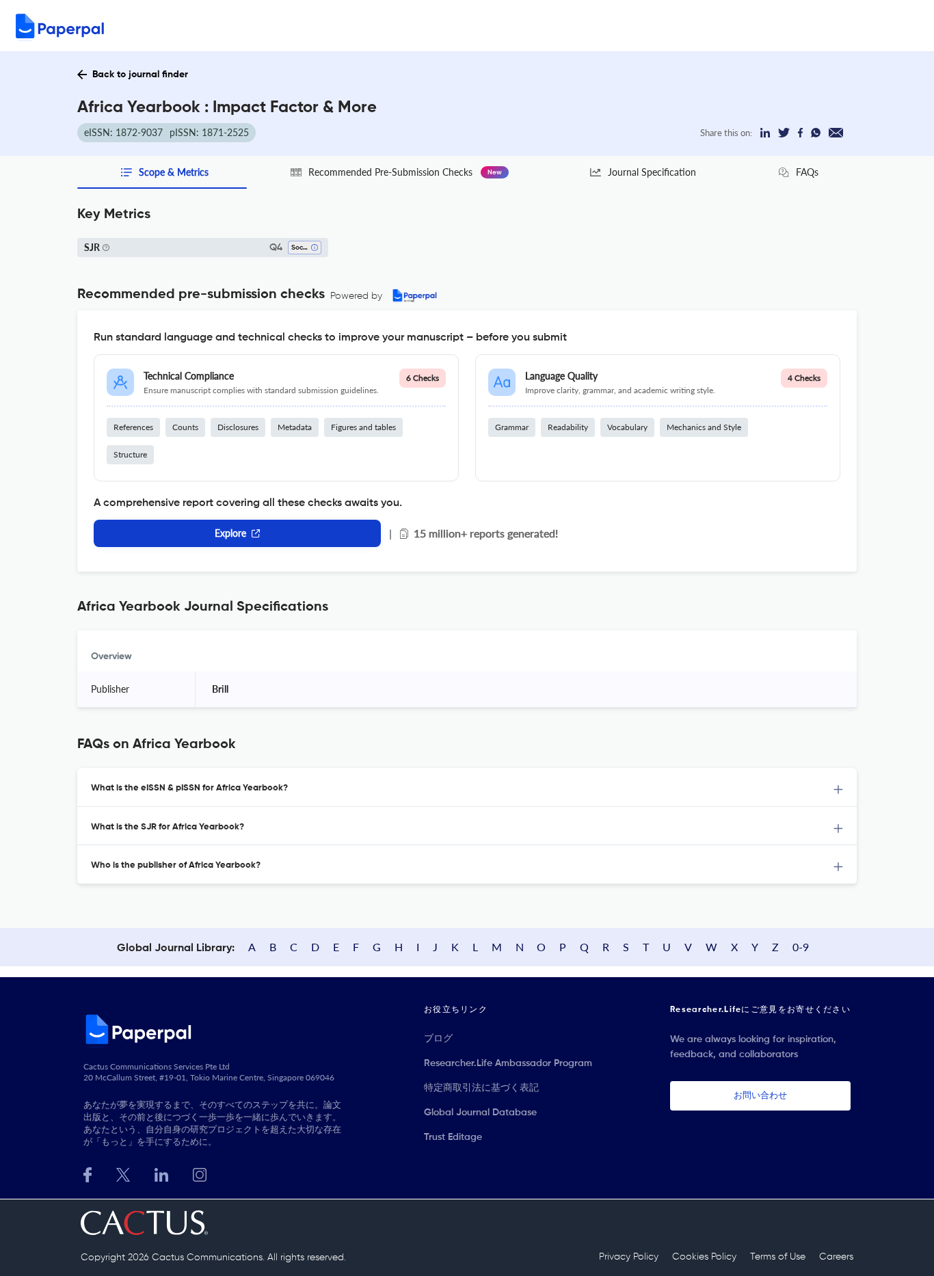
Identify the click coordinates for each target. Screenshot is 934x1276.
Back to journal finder (140, 74)
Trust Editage (453, 1137)
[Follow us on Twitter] (123, 1173)
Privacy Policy (628, 1257)
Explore (230, 533)
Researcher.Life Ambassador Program (508, 1063)
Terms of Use (777, 1257)
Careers (836, 1257)
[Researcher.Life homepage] (214, 1029)
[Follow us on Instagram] (199, 1173)
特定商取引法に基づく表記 (481, 1088)
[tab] (467, 787)
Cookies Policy (704, 1257)
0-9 (800, 946)
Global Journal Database (480, 1112)
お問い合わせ (760, 1095)
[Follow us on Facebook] (87, 1173)
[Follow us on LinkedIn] (161, 1173)
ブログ (438, 1039)
